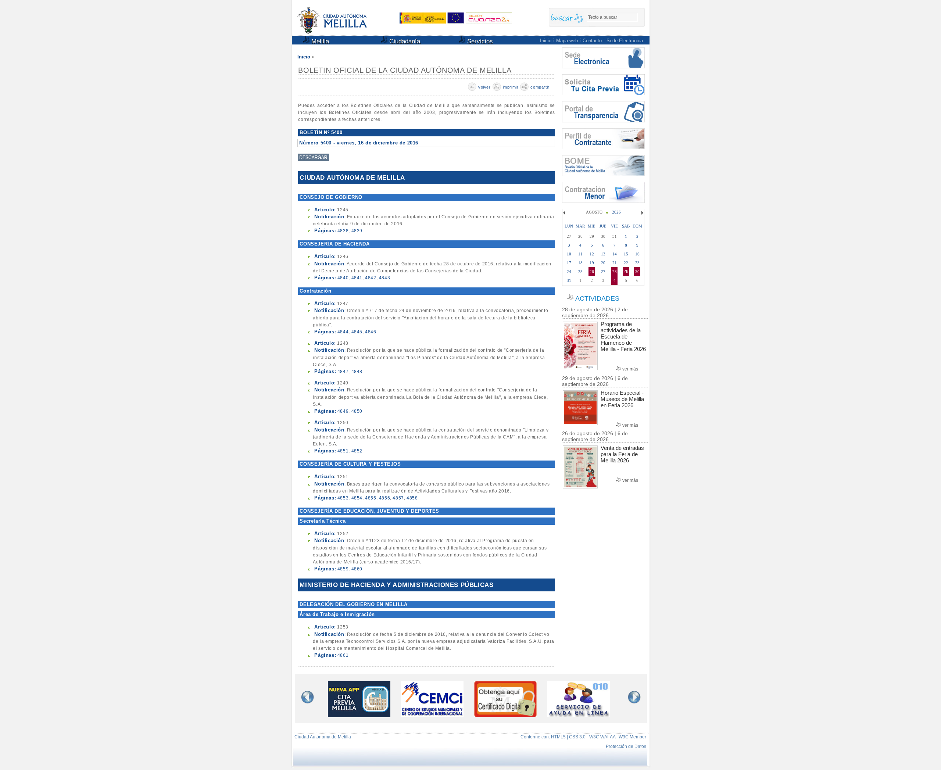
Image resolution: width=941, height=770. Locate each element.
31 (569, 280)
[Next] (641, 212)
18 (580, 263)
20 (603, 263)
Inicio (545, 40)
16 (637, 254)
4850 (356, 411)
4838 (342, 230)
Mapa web (567, 40)
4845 (356, 331)
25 (580, 271)
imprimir (511, 87)
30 (637, 271)
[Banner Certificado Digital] (505, 715)
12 (592, 254)
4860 (356, 569)
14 (614, 254)
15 (626, 254)
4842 (370, 277)
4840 (342, 277)
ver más (630, 369)
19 (592, 263)
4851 (342, 451)
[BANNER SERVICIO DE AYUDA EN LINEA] (578, 715)
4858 (412, 498)
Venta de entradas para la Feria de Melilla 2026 (622, 454)
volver (484, 87)
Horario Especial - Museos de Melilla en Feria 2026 (622, 399)
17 (569, 263)
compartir (539, 87)
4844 (342, 331)
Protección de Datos (626, 746)
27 (603, 271)
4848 (356, 371)
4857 (398, 498)
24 (569, 271)
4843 (384, 277)
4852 (356, 451)
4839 (356, 230)
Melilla (319, 41)
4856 (384, 498)
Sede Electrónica (625, 40)
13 (603, 254)
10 (569, 254)
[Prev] (565, 212)
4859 (342, 569)
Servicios (479, 41)
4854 (356, 498)
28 (614, 271)
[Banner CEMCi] (432, 715)
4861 (342, 655)
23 (637, 263)
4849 (342, 411)
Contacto (592, 40)
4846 (370, 331)
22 (626, 263)
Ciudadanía (403, 41)
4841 (356, 277)
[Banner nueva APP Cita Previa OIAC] (359, 715)
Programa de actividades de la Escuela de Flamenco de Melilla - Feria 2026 (623, 336)
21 (614, 263)
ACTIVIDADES (597, 298)
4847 (342, 371)
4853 (342, 498)
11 (580, 254)
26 (592, 271)
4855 (370, 498)
